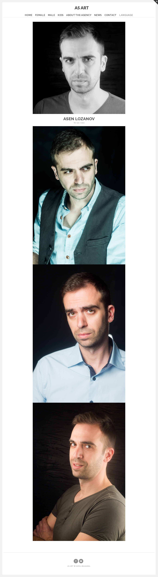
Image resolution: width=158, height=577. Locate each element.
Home (28, 15)
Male (51, 15)
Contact (110, 15)
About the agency (78, 15)
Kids (61, 15)
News (98, 15)
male (82, 123)
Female (40, 15)
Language (126, 15)
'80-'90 (76, 123)
